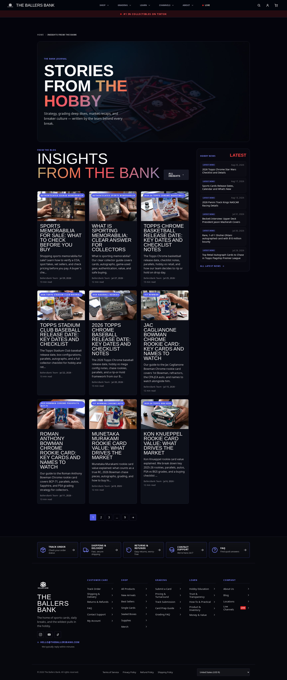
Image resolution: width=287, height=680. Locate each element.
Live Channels (234, 608)
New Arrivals (128, 595)
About (186, 5)
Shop (102, 5)
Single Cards (128, 607)
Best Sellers (127, 601)
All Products (128, 588)
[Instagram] (40, 634)
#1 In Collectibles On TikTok (145, 14)
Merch (124, 626)
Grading (123, 5)
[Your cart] (276, 5)
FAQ (89, 608)
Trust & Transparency (197, 595)
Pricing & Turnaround (162, 595)
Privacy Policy (129, 672)
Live (207, 5)
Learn (143, 5)
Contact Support (96, 614)
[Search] (259, 5)
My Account (93, 620)
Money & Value (198, 614)
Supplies (126, 620)
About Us (228, 588)
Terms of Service (111, 672)
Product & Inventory (195, 608)
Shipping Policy (165, 672)
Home (40, 34)
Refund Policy (147, 672)
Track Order (94, 588)
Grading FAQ (162, 614)
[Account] (267, 5)
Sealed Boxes (128, 614)
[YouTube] (49, 634)
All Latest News (210, 266)
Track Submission (165, 601)
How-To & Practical (200, 601)
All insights (174, 174)
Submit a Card (163, 588)
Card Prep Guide (164, 608)
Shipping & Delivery (93, 595)
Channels (164, 5)
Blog (226, 595)
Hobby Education (199, 588)
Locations (228, 601)
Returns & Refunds (97, 601)
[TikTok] (57, 634)
